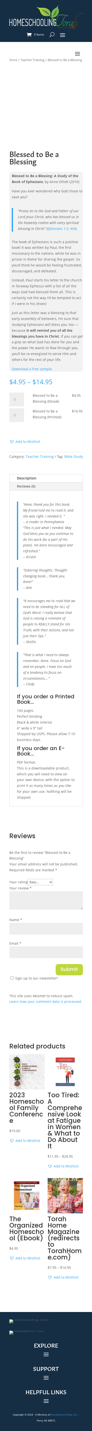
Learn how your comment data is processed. (45, 1001)
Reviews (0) (26, 486)
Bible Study (73, 456)
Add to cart (26, 429)
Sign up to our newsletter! (36, 978)
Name (15, 919)
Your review (20, 888)
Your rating (18, 882)
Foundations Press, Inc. (64, 1414)
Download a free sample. (32, 369)
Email (15, 943)
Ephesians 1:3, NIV (61, 228)
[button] (24, 442)
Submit (69, 969)
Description (26, 478)
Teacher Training (32, 60)
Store (13, 60)
